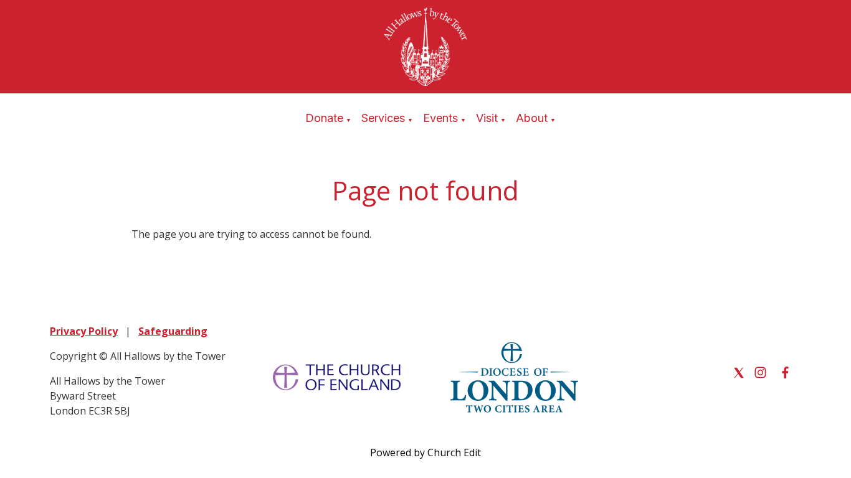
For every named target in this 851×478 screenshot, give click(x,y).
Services (383, 117)
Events (440, 117)
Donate (324, 117)
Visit (487, 117)
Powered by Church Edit (425, 452)
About (532, 117)
